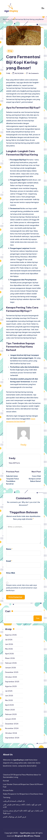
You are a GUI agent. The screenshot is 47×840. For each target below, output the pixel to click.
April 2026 (9, 653)
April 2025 (9, 705)
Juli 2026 (8, 639)
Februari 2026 (11, 663)
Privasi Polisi (8, 790)
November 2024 (12, 728)
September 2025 (12, 681)
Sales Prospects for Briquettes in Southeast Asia (23, 794)
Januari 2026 (10, 667)
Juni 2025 (9, 695)
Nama (9, 549)
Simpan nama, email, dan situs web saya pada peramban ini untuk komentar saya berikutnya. (21, 587)
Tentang (6, 797)
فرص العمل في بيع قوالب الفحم (14, 817)
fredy (12, 458)
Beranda (6, 19)
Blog (10, 51)
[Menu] (42, 8)
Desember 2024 (11, 724)
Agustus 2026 (11, 635)
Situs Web (10, 573)
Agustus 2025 (11, 686)
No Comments (33, 73)
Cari (7, 611)
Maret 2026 (10, 658)
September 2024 (12, 738)
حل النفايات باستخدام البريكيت (14, 801)
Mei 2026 (9, 649)
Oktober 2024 (11, 733)
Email (9, 561)
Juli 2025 (8, 691)
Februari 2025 (11, 714)
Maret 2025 (10, 710)
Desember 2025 (11, 672)
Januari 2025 (10, 719)
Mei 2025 (9, 700)
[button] (14, 463)
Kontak (6, 781)
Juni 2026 (9, 644)
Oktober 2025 (11, 677)
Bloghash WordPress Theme (27, 836)
